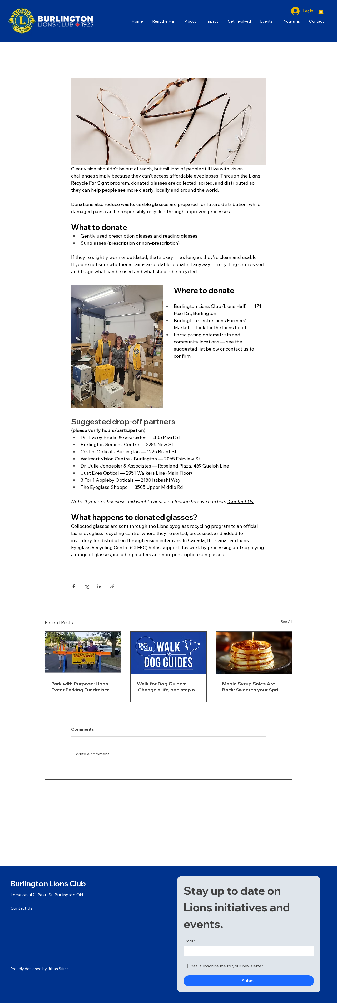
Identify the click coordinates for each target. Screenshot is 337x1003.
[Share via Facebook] (73, 586)
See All (286, 621)
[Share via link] (112, 586)
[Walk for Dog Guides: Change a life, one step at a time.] (169, 653)
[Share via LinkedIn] (99, 586)
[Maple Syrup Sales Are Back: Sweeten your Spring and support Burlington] (254, 653)
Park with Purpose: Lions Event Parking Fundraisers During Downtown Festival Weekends (81, 687)
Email (189, 940)
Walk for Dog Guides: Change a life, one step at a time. (167, 687)
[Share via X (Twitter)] (86, 586)
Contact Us (22, 908)
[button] (321, 11)
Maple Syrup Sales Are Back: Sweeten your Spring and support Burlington (253, 687)
